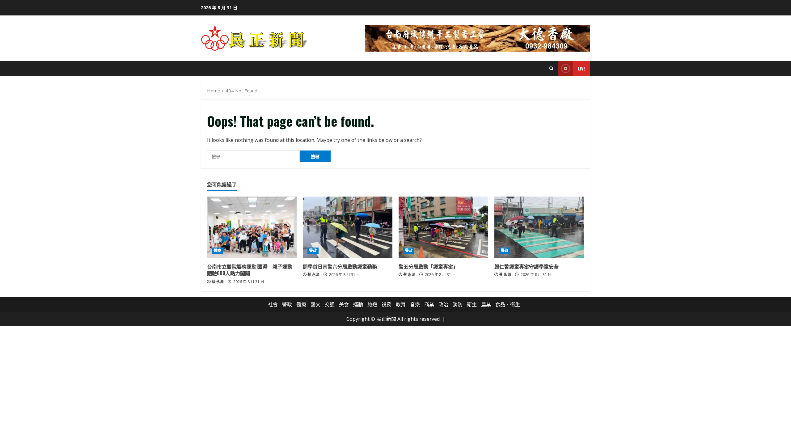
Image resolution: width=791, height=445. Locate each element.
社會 (273, 304)
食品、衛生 (507, 304)
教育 (401, 304)
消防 (458, 304)
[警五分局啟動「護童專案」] (443, 227)
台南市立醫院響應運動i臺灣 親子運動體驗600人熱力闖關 (249, 270)
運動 (358, 304)
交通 (330, 304)
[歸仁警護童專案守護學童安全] (539, 227)
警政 (313, 250)
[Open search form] (551, 68)
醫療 (217, 250)
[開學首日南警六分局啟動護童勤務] (347, 227)
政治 (443, 304)
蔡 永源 (218, 281)
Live (582, 68)
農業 (486, 304)
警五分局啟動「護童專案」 (428, 266)
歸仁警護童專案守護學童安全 (526, 266)
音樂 (415, 304)
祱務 (386, 304)
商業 (429, 304)
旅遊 (372, 304)
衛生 (472, 304)
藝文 (315, 304)
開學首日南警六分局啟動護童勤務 (340, 266)
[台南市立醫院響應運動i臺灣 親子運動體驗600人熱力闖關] (252, 227)
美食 (344, 304)
